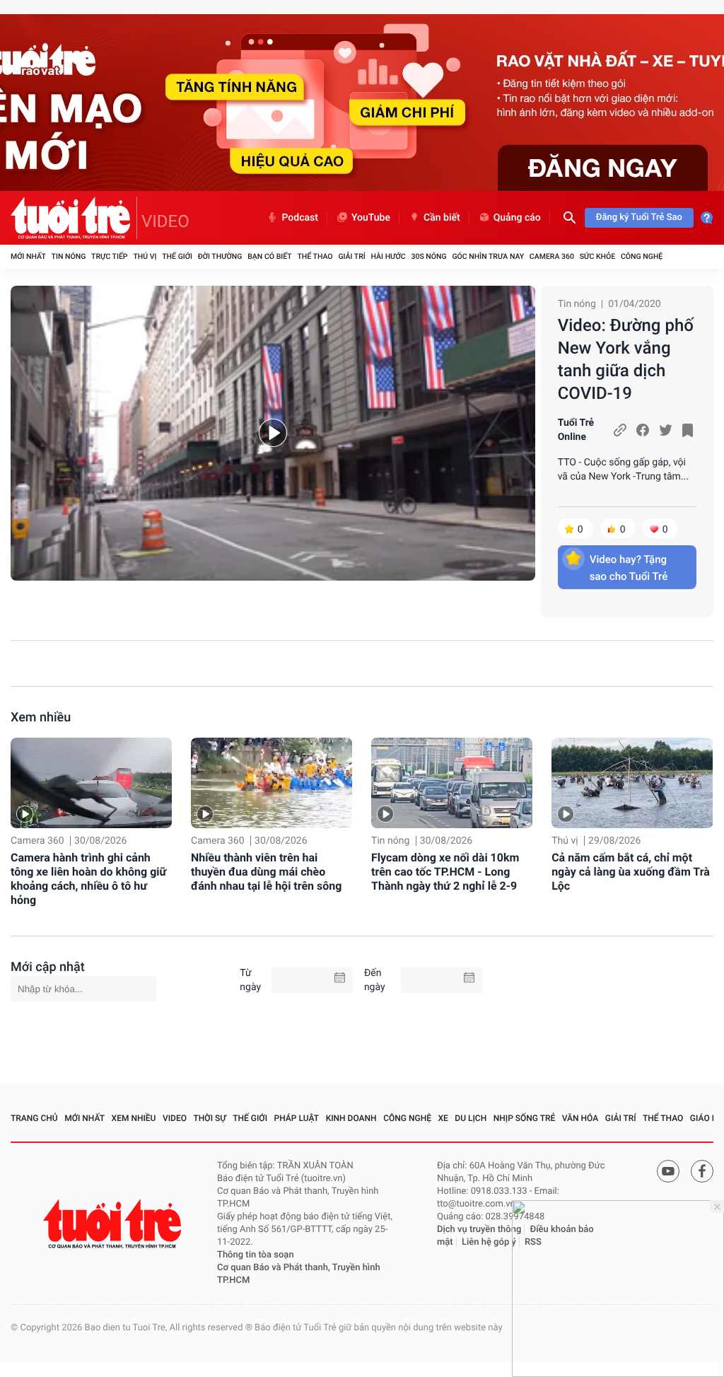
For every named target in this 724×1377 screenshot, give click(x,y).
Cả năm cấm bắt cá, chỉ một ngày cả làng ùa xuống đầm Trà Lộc (630, 872)
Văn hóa (580, 1118)
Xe (443, 1118)
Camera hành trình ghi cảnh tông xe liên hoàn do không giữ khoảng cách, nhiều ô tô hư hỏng (88, 879)
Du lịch (470, 1118)
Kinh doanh (351, 1118)
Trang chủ (34, 1118)
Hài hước (388, 256)
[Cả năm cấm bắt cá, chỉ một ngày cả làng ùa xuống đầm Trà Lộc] (632, 783)
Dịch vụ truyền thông (479, 1229)
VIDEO (165, 221)
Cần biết (442, 217)
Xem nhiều (41, 717)
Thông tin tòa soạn (255, 1255)
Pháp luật (297, 1118)
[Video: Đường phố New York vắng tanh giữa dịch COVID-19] (273, 433)
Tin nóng (69, 256)
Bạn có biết (269, 256)
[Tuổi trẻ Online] (114, 1224)
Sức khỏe (597, 256)
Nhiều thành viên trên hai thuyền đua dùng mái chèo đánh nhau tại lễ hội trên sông (266, 872)
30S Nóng (428, 256)
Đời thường (220, 256)
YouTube (370, 217)
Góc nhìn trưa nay (488, 256)
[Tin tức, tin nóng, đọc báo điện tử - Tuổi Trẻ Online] (74, 218)
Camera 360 (552, 256)
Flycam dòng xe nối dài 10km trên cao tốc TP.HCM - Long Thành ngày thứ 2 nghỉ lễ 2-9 (445, 872)
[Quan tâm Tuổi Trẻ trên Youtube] (668, 1171)
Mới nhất (28, 256)
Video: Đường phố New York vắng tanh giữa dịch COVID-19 (626, 359)
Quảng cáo (517, 217)
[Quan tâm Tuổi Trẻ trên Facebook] (702, 1171)
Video (175, 1118)
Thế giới (177, 256)
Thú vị (144, 256)
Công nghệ (641, 256)
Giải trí (351, 256)
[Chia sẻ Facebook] (642, 430)
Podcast (299, 217)
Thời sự (210, 1118)
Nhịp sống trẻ (525, 1118)
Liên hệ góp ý (489, 1242)
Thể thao (314, 256)
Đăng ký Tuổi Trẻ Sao (639, 217)
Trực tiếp (109, 256)
